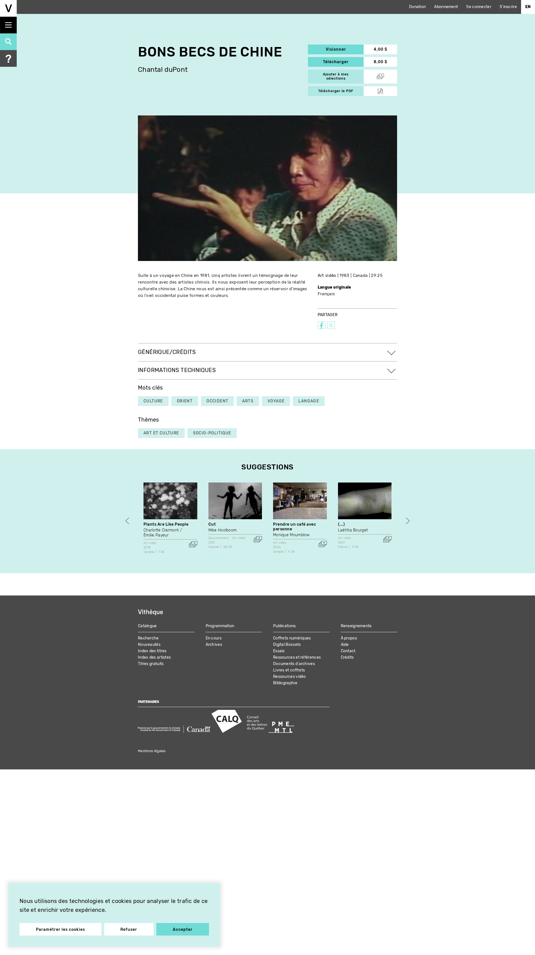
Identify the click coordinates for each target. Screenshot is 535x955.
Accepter (183, 929)
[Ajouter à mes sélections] (193, 544)
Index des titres (152, 651)
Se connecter (478, 6)
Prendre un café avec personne (294, 526)
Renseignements (356, 626)
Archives (214, 644)
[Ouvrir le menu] (8, 25)
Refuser (128, 929)
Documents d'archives (294, 663)
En (528, 6)
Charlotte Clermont (161, 530)
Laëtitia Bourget (353, 530)
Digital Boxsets (287, 644)
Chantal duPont (163, 70)
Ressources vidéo (289, 676)
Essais (279, 651)
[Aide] (8, 58)
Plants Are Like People (166, 524)
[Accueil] (8, 8)
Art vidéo (327, 275)
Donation (417, 6)
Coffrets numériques (292, 638)
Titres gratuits (151, 663)
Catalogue (147, 626)
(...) (341, 524)
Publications (284, 626)
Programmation (220, 626)
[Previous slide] (127, 521)
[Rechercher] (8, 41)
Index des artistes (154, 657)
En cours (214, 638)
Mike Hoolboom (222, 530)
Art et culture (161, 433)
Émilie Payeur (156, 535)
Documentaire (218, 538)
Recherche (148, 638)
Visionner (345, 49)
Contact (348, 651)
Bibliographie (285, 683)
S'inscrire (508, 6)
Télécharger (343, 62)
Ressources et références (297, 657)
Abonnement (446, 6)
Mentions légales (152, 751)
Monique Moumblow (291, 535)
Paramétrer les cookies (60, 929)
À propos (349, 638)
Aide (345, 644)
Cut (212, 524)
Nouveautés (149, 644)
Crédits (347, 657)
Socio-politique (212, 433)
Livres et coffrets (289, 670)
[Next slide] (408, 521)
